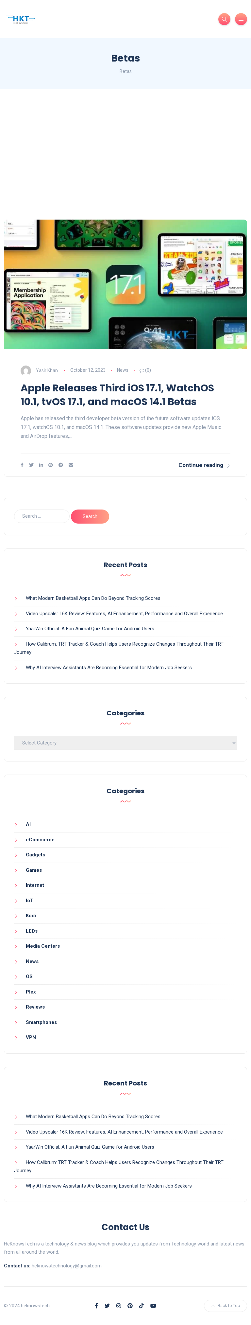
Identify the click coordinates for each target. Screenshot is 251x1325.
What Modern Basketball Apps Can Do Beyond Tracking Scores (93, 598)
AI (28, 824)
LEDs (32, 931)
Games (34, 870)
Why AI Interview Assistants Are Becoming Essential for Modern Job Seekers (109, 668)
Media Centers (43, 946)
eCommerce (40, 840)
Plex (31, 992)
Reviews (35, 1007)
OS (29, 976)
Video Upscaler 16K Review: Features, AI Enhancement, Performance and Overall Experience (124, 614)
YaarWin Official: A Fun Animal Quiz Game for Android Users (90, 629)
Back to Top (229, 1305)
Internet (35, 885)
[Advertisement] (125, 154)
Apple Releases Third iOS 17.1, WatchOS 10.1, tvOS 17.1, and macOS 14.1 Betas (117, 395)
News (122, 370)
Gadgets (35, 855)
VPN (31, 1037)
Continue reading (200, 465)
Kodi (31, 916)
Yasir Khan (47, 370)
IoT (29, 901)
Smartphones (41, 1022)
